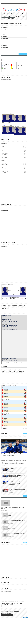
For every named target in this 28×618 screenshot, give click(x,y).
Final (25, 387)
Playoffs (15, 318)
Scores (4, 16)
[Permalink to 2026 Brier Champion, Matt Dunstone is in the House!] (5, 522)
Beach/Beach (6, 64)
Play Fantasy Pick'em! (18, 362)
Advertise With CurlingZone (7, 615)
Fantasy (10, 16)
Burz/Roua (6, 397)
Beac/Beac (6, 387)
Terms (3, 613)
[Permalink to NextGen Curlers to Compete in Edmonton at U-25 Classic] (5, 490)
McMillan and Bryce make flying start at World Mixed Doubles (12, 454)
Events (16, 13)
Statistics (4, 371)
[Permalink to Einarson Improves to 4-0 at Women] (5, 515)
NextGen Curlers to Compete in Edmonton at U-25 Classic (16, 490)
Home (4, 13)
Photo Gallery (5, 45)
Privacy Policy (8, 613)
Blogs (4, 18)
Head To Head (5, 47)
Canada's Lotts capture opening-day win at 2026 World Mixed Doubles (16, 469)
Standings (5, 36)
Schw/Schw (6, 396)
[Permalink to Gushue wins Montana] (5, 528)
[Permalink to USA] (5, 482)
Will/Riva (5, 392)
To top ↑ (26, 617)
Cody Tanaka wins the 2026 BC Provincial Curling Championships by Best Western (16, 534)
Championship (5, 38)
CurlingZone (16, 611)
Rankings (9, 13)
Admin (25, 60)
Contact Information (7, 32)
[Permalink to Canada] (5, 469)
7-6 (25, 298)
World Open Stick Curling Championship (14, 298)
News (23, 16)
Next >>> (25, 428)
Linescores (5, 40)
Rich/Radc (6, 390)
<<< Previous (4, 428)
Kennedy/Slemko (7, 67)
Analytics (17, 16)
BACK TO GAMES (6, 74)
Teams (21, 13)
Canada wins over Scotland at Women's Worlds (12, 508)
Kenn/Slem (6, 389)
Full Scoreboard (9, 362)
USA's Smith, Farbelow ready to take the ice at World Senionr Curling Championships (16, 483)
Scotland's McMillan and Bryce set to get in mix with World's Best (16, 476)
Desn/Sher (6, 393)
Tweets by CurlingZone (6, 591)
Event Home (5, 27)
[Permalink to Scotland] (5, 476)
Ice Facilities (11, 18)
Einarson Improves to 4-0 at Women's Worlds (16, 514)
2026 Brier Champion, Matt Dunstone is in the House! (16, 521)
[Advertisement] (14, 98)
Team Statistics (6, 43)
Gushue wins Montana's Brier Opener (15, 527)
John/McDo (6, 395)
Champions (5, 29)
